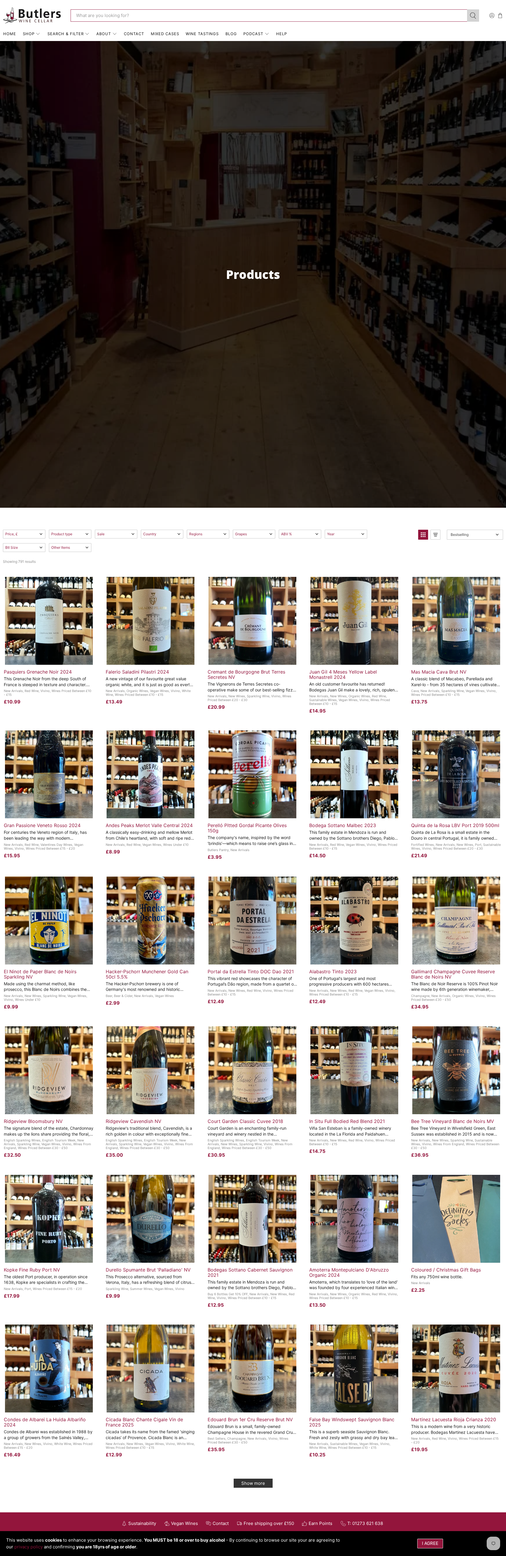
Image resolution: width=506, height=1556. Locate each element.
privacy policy (28, 1547)
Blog (231, 33)
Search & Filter (65, 33)
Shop (29, 33)
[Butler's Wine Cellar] (32, 16)
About (103, 33)
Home (9, 33)
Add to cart (48, 658)
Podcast (253, 33)
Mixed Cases (165, 33)
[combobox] (269, 15)
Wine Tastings (202, 33)
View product (150, 1256)
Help (281, 33)
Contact (134, 33)
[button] (24, 534)
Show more (253, 1483)
